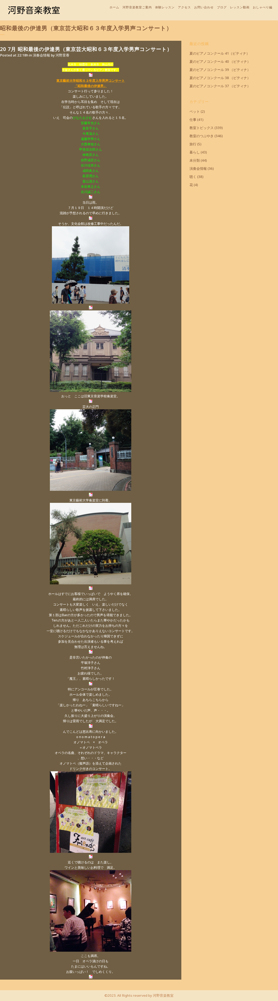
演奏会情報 (41, 55)
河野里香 (62, 55)
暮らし (194, 152)
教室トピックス (201, 127)
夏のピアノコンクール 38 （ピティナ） (220, 77)
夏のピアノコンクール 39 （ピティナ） (220, 69)
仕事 (192, 119)
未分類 (194, 160)
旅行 (192, 144)
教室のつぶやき (201, 136)
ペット (194, 111)
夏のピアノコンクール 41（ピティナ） (219, 53)
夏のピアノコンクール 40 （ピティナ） (220, 61)
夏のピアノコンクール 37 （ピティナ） (220, 86)
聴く (192, 176)
